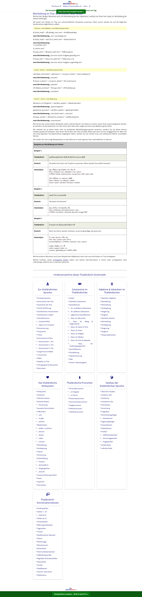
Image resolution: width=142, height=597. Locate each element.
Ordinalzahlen (42, 522)
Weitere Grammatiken (71, 6)
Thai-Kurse (55, 6)
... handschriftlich (43, 321)
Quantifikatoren (75, 349)
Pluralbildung (74, 352)
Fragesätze (105, 412)
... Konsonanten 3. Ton (45, 348)
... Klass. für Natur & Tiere (78, 327)
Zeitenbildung (42, 458)
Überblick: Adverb (108, 318)
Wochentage (41, 542)
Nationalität (41, 562)
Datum (39, 538)
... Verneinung (42, 405)
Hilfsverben (41, 412)
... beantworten (107, 418)
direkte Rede (106, 445)
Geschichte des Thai (44, 305)
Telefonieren (41, 575)
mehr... (86, 6)
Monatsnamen (42, 545)
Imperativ (40, 482)
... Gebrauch (41, 515)
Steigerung (105, 311)
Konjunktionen (106, 425)
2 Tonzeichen (42, 355)
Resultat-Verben (43, 402)
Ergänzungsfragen (108, 422)
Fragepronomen (75, 405)
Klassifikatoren (74, 305)
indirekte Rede (106, 448)
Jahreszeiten (41, 548)
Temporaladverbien (108, 335)
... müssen (41, 442)
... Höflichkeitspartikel (109, 435)
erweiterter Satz (107, 402)
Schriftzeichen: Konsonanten (47, 311)
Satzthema (105, 398)
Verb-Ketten (41, 485)
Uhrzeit (40, 532)
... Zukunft (41, 472)
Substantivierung (75, 356)
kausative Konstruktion (45, 408)
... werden (41, 422)
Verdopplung (106, 308)
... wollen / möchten (44, 428)
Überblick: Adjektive (108, 298)
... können (40, 432)
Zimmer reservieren (44, 572)
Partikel (104, 432)
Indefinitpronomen (76, 412)
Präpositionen (106, 428)
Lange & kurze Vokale (45, 352)
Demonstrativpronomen (78, 402)
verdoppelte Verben (60, 260)
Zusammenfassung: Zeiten (47, 475)
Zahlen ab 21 (42, 518)
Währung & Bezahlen (45, 525)
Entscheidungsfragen (109, 415)
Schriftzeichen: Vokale (45, 315)
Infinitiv (40, 452)
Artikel (71, 298)
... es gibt (40, 418)
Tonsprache (41, 331)
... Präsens (41, 462)
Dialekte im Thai (43, 361)
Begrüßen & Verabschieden (47, 558)
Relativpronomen (75, 408)
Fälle (71, 359)
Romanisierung (42, 328)
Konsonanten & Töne (45, 338)
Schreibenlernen (43, 318)
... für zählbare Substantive (79, 311)
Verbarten (41, 395)
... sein (39, 415)
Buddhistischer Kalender (46, 535)
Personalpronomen (76, 388)
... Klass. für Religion (76, 334)
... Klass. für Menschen (77, 318)
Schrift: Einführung (44, 308)
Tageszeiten (41, 528)
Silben (39, 358)
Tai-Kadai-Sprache (43, 298)
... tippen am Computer (45, 325)
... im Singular (74, 392)
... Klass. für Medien (76, 337)
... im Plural (73, 395)
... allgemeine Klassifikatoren (79, 315)
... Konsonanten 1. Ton (45, 341)
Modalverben (42, 425)
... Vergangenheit (43, 468)
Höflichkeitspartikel (44, 555)
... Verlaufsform (42, 465)
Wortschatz (41, 368)
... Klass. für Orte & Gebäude (79, 340)
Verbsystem (41, 391)
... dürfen (40, 435)
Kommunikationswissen (46, 552)
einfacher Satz (106, 395)
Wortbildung (106, 301)
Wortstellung (106, 305)
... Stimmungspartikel (109, 438)
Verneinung (41, 455)
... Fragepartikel (107, 442)
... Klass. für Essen (75, 330)
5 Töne (39, 335)
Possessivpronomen (76, 398)
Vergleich (104, 315)
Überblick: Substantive (77, 301)
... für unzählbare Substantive (80, 308)
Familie (40, 565)
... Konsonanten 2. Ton (45, 345)
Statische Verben (43, 398)
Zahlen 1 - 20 (42, 512)
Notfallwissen (42, 568)
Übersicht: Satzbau (108, 391)
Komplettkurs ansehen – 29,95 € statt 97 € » (71, 594)
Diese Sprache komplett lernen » (71, 12)
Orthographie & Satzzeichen (47, 365)
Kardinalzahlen (42, 508)
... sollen (40, 438)
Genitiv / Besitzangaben (78, 362)
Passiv (39, 478)
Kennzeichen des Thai (45, 301)
